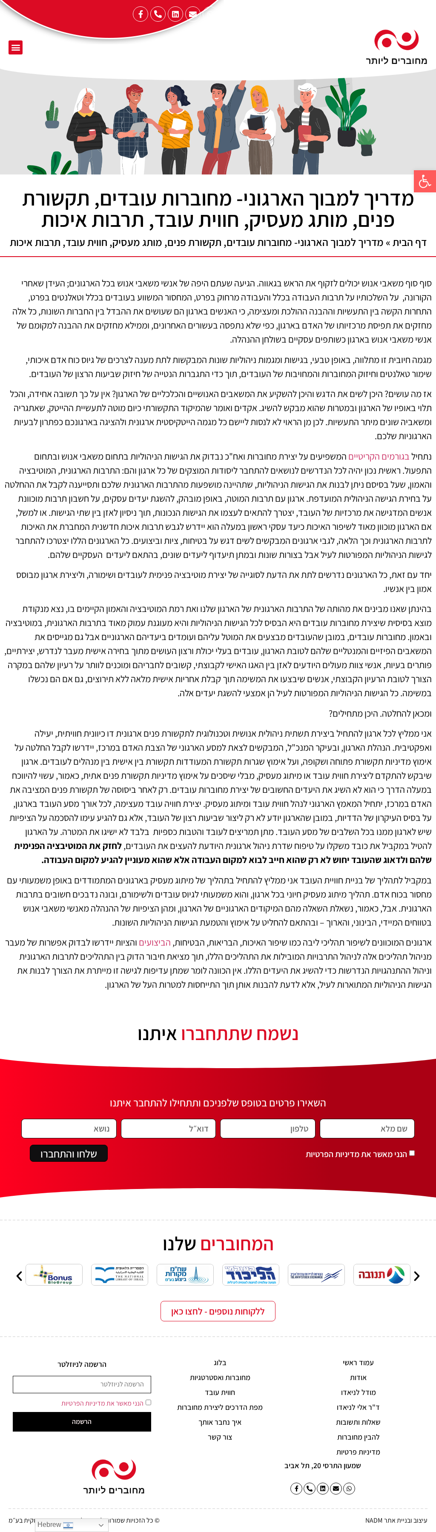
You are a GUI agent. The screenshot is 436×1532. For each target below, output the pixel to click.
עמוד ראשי (358, 1362)
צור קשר (220, 1437)
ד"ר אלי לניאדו (358, 1407)
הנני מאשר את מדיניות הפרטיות (356, 1154)
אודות (358, 1377)
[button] (425, 181)
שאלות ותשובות (358, 1422)
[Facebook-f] (140, 14)
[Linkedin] (175, 14)
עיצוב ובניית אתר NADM (396, 1520)
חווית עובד (220, 1392)
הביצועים (155, 942)
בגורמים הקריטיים (379, 456)
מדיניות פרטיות (358, 1452)
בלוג (220, 1362)
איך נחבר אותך (219, 1422)
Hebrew (50, 1524)
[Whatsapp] (210, 14)
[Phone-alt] (158, 14)
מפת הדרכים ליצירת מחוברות (220, 1407)
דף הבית (410, 242)
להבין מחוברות (358, 1437)
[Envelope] (193, 14)
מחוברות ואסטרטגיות (220, 1377)
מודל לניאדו (358, 1392)
